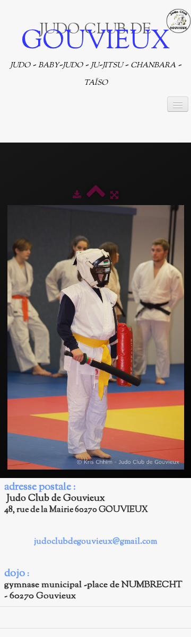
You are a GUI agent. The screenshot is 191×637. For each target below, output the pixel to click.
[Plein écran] (114, 195)
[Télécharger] (77, 195)
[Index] (95, 195)
